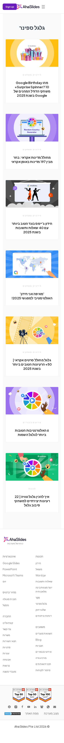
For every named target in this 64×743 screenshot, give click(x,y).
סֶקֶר (38, 597)
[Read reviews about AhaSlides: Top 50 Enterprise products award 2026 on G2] (19, 695)
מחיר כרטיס (9, 592)
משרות (6, 635)
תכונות (32, 489)
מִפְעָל (6, 605)
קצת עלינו (8, 622)
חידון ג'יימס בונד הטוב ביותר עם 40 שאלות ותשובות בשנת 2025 (32, 227)
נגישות (6, 665)
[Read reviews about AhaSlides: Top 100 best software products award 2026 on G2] (45, 695)
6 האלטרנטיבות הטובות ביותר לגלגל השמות (32, 432)
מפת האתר (32, 713)
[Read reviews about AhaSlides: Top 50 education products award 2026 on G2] (32, 695)
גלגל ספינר (41, 603)
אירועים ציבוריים (32, 422)
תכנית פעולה (9, 599)
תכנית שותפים (43, 663)
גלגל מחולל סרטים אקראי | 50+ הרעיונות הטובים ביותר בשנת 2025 (32, 364)
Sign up (10, 6)
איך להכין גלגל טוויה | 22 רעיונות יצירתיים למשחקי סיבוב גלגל (32, 501)
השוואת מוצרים (44, 633)
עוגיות (6, 653)
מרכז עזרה (41, 657)
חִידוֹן (38, 563)
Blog (38, 639)
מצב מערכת (51, 713)
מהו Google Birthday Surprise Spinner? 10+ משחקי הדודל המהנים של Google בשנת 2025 (32, 89)
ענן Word (41, 575)
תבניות (39, 645)
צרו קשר (7, 629)
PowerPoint (10, 569)
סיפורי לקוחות (43, 670)
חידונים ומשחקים (32, 75)
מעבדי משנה (9, 671)
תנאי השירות (9, 641)
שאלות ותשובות (44, 581)
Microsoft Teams (13, 575)
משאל (39, 569)
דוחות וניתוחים (44, 615)
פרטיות (6, 647)
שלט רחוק (41, 609)
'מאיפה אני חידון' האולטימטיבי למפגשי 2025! (32, 296)
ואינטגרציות (9, 556)
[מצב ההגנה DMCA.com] (12, 713)
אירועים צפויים (44, 651)
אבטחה (7, 659)
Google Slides (11, 563)
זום (4, 581)
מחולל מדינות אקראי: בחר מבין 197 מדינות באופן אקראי (32, 159)
